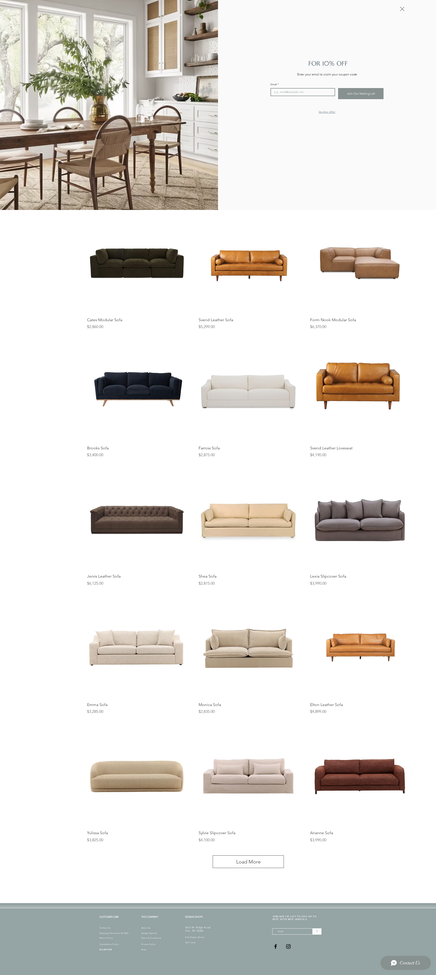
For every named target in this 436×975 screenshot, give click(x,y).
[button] (402, 9)
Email (274, 84)
